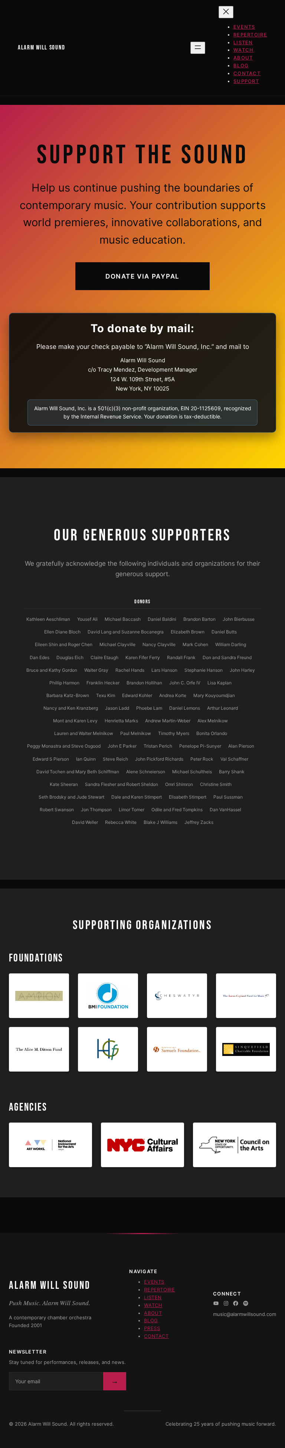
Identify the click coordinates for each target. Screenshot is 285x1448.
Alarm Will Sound (41, 47)
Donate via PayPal (142, 276)
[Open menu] (197, 48)
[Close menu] (226, 12)
